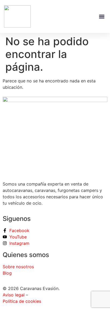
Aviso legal (14, 294)
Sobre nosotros (18, 266)
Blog (7, 273)
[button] (101, 16)
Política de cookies (22, 301)
